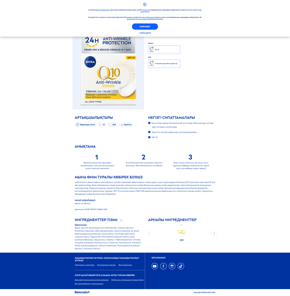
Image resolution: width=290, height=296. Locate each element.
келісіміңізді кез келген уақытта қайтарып (141, 19)
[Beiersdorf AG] (82, 292)
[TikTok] (181, 266)
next (214, 233)
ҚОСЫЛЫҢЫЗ (159, 258)
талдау (145, 10)
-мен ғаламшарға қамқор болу (127, 280)
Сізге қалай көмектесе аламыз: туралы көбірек (105, 275)
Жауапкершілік (125, 265)
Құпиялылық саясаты (106, 265)
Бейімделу (145, 33)
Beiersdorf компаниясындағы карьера (92, 280)
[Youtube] (154, 266)
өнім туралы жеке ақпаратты (151, 17)
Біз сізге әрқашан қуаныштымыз (89, 284)
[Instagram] (172, 266)
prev (149, 233)
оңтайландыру (104, 10)
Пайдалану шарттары (84, 265)
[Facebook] (163, 266)
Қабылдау (145, 26)
